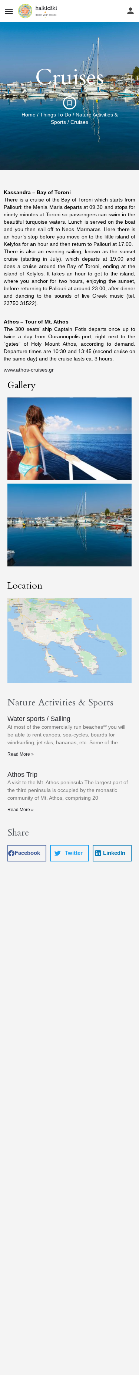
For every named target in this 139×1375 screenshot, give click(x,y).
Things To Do (55, 115)
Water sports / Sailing (38, 718)
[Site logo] (38, 11)
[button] (26, 853)
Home (28, 115)
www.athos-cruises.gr (29, 370)
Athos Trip (22, 774)
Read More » (20, 754)
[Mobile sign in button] (130, 11)
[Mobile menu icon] (9, 11)
